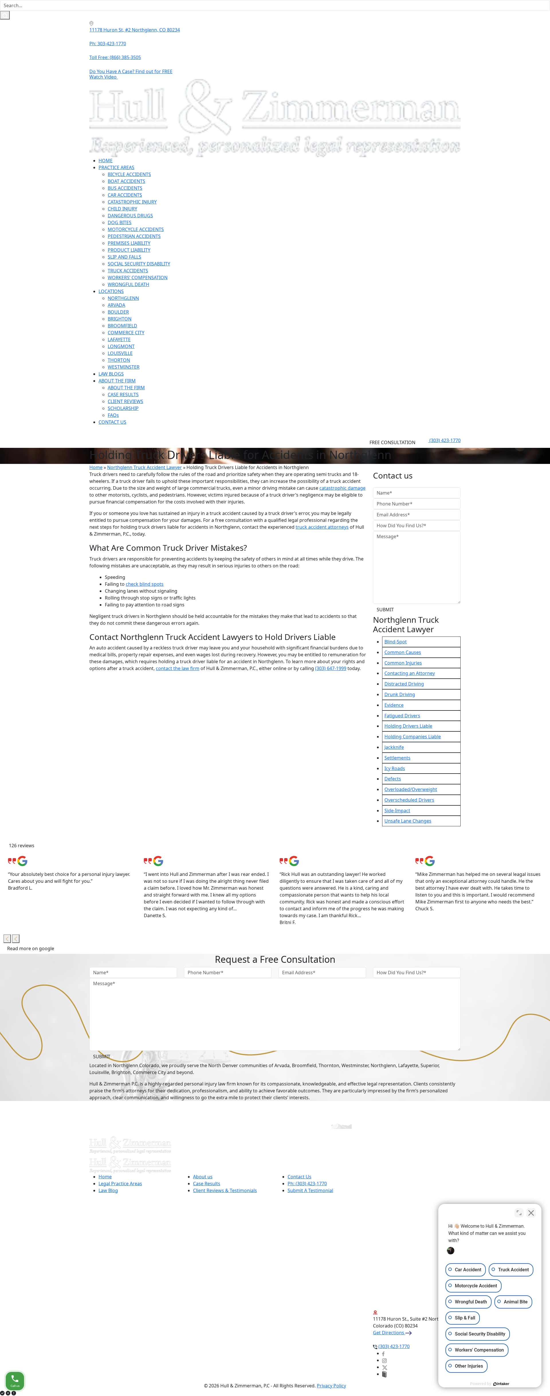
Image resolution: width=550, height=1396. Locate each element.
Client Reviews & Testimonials (225, 1190)
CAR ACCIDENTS (125, 195)
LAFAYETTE (119, 339)
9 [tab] (313, 958)
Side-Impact (397, 810)
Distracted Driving (404, 684)
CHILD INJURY (122, 209)
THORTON (119, 360)
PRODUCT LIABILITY (129, 250)
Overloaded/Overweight (410, 789)
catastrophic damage (342, 488)
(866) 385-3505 (115, 57)
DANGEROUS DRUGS (130, 215)
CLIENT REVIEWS (125, 401)
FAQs (113, 415)
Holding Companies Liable (412, 736)
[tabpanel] (71, 873)
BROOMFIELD (122, 326)
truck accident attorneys (322, 527)
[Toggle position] (519, 1212)
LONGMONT (121, 346)
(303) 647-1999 (330, 668)
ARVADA (116, 305)
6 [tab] (287, 958)
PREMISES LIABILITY (129, 243)
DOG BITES (119, 222)
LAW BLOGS (111, 374)
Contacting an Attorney (409, 673)
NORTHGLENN (123, 298)
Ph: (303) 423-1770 (307, 1183)
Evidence (394, 705)
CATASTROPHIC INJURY (132, 202)
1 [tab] (244, 958)
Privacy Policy (331, 1386)
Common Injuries (403, 663)
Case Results (206, 1183)
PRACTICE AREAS (116, 167)
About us (203, 1177)
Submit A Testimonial (310, 1190)
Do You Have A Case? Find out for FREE (130, 71)
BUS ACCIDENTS (125, 188)
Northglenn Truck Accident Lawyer (144, 467)
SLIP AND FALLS (124, 257)
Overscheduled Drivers (409, 800)
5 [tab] (278, 958)
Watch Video (103, 77)
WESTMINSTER (124, 367)
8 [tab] (304, 958)
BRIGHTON (119, 319)
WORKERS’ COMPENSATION (138, 277)
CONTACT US (112, 422)
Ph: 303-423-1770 (107, 43)
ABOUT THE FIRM (117, 381)
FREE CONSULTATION (393, 442)
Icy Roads (394, 768)
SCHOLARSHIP (123, 408)
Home (96, 467)
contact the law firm (177, 668)
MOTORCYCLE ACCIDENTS (136, 229)
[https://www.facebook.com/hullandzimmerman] (383, 1353)
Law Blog (108, 1190)
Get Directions (389, 1332)
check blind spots (145, 584)
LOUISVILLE (120, 353)
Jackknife (394, 747)
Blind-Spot (395, 642)
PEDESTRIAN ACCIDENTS (134, 236)
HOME (106, 160)
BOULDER (118, 312)
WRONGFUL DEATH (128, 284)
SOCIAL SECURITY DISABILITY (139, 264)
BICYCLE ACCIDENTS (129, 174)
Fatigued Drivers (402, 715)
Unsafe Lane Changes (407, 821)
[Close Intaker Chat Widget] (531, 1212)
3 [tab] (261, 958)
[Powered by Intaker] (501, 1384)
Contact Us (299, 1177)
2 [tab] (253, 958)
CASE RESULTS (123, 394)
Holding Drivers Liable (408, 726)
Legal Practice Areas (120, 1183)
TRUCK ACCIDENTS (128, 271)
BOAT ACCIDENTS (126, 181)
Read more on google (31, 948)
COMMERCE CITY (126, 332)
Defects (392, 779)
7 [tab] (295, 958)
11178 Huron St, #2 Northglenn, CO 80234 (134, 30)
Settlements (397, 758)
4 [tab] (270, 958)
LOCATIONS (111, 291)
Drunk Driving (399, 694)
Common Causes (402, 652)
